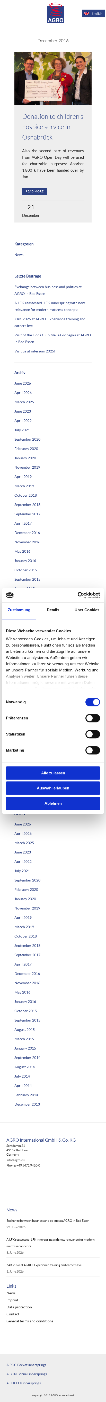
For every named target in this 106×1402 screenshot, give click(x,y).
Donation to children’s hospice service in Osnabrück (52, 127)
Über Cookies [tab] (87, 610)
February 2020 (26, 449)
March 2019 (24, 486)
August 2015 (24, 1030)
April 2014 (23, 1086)
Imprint (12, 1300)
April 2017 (23, 523)
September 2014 (27, 1058)
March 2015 (24, 1039)
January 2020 (25, 458)
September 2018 (27, 505)
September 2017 (27, 514)
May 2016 (22, 551)
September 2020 (27, 439)
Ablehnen (53, 803)
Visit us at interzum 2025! (34, 351)
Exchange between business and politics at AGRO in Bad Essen (48, 1220)
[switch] (92, 718)
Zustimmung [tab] (19, 610)
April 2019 (23, 477)
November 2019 (27, 467)
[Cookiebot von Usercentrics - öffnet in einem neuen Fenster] (77, 595)
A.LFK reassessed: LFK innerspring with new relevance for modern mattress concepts (50, 1243)
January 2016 (25, 561)
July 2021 (22, 430)
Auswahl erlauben (53, 788)
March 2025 (24, 402)
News (18, 255)
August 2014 (24, 1067)
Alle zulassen (53, 773)
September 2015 (27, 579)
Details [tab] (53, 610)
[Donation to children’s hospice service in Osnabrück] (53, 78)
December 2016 (27, 533)
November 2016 (27, 542)
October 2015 (25, 570)
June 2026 (22, 383)
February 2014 (26, 1095)
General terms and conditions (29, 1321)
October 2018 (25, 495)
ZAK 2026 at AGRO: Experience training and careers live (44, 1265)
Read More (34, 191)
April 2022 (23, 421)
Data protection (19, 1307)
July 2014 (22, 1076)
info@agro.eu (15, 1160)
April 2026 (23, 393)
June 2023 (22, 411)
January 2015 (25, 1048)
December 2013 (27, 1104)
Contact (12, 1314)
